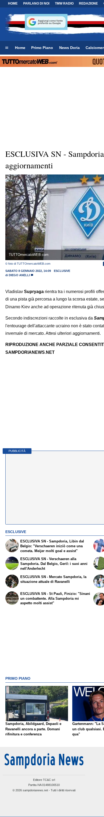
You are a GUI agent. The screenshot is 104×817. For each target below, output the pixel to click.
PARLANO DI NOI (36, 3)
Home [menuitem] (20, 47)
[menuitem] (7, 48)
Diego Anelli (19, 275)
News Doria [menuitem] (69, 47)
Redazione (88, 3)
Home (13, 3)
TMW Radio (64, 3)
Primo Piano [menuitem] (42, 47)
